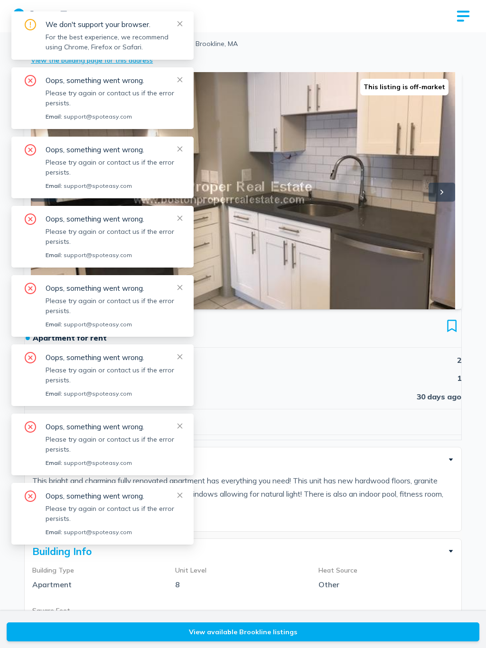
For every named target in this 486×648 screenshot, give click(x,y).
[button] (243, 459)
